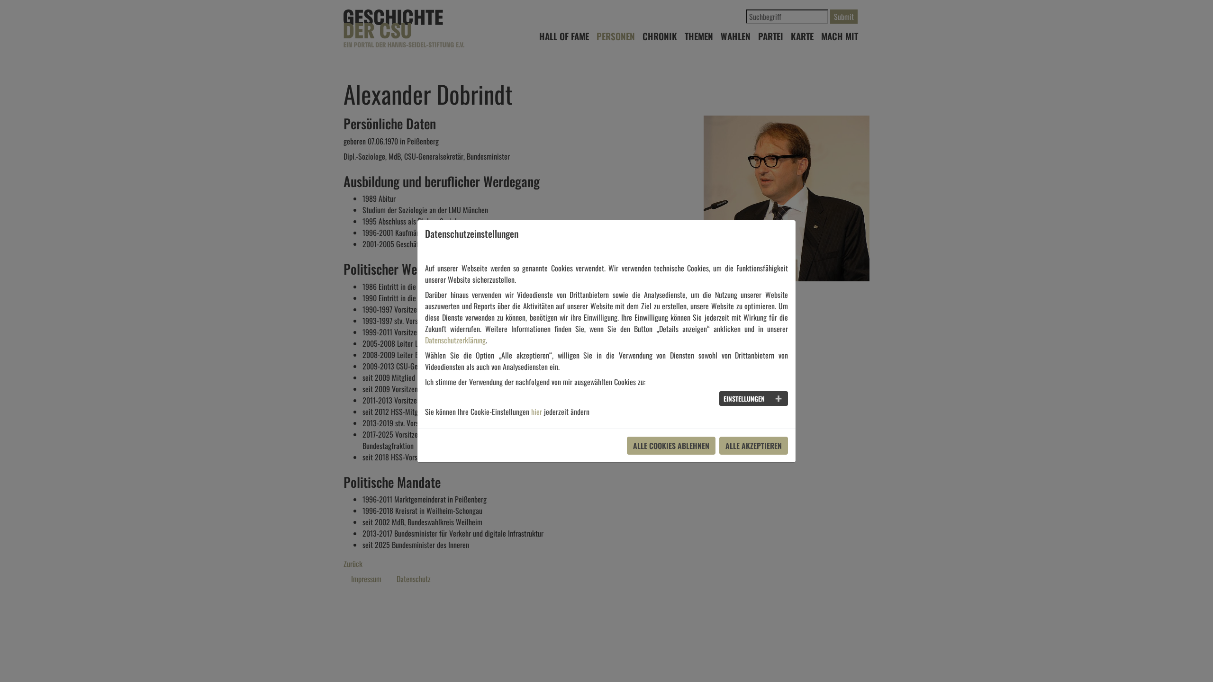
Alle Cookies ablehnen (671, 445)
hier (536, 411)
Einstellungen (744, 399)
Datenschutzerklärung (455, 340)
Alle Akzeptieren (753, 445)
